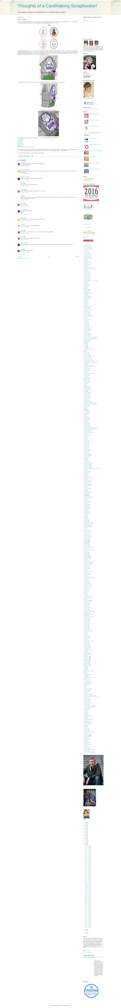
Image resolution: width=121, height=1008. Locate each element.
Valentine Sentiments (87, 722)
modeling (85, 520)
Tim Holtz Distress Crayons (88, 705)
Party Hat (85, 560)
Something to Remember (88, 641)
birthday (85, 294)
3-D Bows (85, 250)
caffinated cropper (87, 313)
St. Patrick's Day (87, 658)
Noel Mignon (86, 540)
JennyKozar (22, 189)
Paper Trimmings (87, 557)
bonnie (21, 249)
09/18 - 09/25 (87, 866)
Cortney (85, 347)
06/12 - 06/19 (87, 893)
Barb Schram (20, 146)
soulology (85, 642)
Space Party (86, 643)
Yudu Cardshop (86, 750)
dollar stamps (86, 386)
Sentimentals (86, 618)
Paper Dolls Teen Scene (88, 547)
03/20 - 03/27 (87, 911)
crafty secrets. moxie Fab (88, 356)
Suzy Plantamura (87, 677)
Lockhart (85, 509)
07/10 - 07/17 (87, 881)
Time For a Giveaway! (93, 156)
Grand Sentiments (87, 442)
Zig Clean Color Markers (88, 752)
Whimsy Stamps (87, 735)
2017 (85, 835)
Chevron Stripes (87, 329)
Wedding (85, 732)
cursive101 (86, 369)
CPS (85, 351)
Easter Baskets (86, 392)
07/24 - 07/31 (87, 878)
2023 (85, 826)
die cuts (85, 377)
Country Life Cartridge (88, 348)
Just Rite (24, 156)
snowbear (22, 217)
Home (49, 256)
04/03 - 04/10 (87, 908)
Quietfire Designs (87, 588)
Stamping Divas (87, 664)
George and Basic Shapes (88, 427)
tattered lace (86, 691)
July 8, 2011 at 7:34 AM (24, 166)
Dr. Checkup (86, 388)
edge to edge (86, 396)
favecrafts (85, 414)
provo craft (27, 156)
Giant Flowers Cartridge (88, 432)
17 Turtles (86, 244)
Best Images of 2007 (87, 293)
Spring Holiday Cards (88, 654)
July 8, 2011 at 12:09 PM (24, 179)
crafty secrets (86, 355)
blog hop (85, 299)
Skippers (85, 634)
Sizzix (85, 632)
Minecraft (85, 517)
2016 (85, 837)
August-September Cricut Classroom (90, 280)
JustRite (85, 495)
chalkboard (86, 325)
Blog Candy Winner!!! (88, 888)
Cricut (85, 364)
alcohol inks (86, 261)
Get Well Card (86, 431)
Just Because (86, 493)
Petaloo (85, 566)
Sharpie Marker (86, 623)
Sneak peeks (86, 637)
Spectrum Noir (86, 645)
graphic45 (86, 445)
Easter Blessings (87, 393)
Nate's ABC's (86, 530)
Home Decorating (87, 467)
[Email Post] (32, 155)
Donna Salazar (86, 387)
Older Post (77, 256)
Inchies (85, 478)
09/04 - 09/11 (87, 869)
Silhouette (86, 627)
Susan (21, 224)
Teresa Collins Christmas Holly (89, 695)
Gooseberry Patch (87, 440)
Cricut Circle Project (87, 365)
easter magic (86, 395)
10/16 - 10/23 (87, 860)
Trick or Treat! (87, 884)
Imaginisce (86, 476)
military (85, 516)
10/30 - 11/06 (87, 857)
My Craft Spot (86, 525)
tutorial (85, 717)
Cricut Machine (63, 50)
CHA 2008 (86, 321)
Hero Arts (85, 460)
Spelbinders (86, 646)
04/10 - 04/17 (87, 906)
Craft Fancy (86, 352)
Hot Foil (85, 469)
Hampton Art (86, 449)
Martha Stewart (86, 512)
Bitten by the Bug (87, 297)
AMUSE (85, 270)
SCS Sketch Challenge (88, 614)
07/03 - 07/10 (87, 882)
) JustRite (71, 21)
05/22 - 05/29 (87, 897)
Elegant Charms (88, 885)
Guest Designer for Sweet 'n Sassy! (95, 169)
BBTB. (85, 288)
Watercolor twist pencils (88, 731)
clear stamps (86, 335)
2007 (85, 933)
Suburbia (85, 673)
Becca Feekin (86, 290)
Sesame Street (86, 619)
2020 (85, 831)
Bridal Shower (86, 307)
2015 (85, 838)
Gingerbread (86, 433)
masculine (86, 513)
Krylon (85, 499)
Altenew (85, 263)
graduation (86, 441)
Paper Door (86, 548)
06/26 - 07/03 (87, 890)
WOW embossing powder (88, 749)
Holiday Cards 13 (87, 464)
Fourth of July (86, 423)
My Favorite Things (87, 526)
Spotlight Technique (87, 650)
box (84, 302)
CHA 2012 (86, 324)
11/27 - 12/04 (87, 851)
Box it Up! (85, 303)
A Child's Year (86, 253)
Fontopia (85, 422)
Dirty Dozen (86, 379)
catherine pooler (87, 319)
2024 (85, 825)
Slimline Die (86, 636)
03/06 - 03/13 (87, 914)
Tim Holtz (85, 704)
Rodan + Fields (86, 597)
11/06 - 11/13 (87, 856)
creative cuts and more (88, 359)
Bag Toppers (86, 285)
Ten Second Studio (87, 694)
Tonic (85, 710)
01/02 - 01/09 (87, 927)
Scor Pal (85, 606)
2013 (85, 841)
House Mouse (86, 472)
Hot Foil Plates (86, 471)
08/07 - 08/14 (87, 875)
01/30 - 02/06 (87, 921)
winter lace (86, 743)
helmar (85, 458)
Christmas (86, 330)
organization (86, 543)
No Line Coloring (87, 536)
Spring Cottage (86, 652)
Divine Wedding (87, 382)
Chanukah (86, 326)
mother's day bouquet (88, 522)
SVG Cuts (85, 678)
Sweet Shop (86, 681)
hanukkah (86, 451)
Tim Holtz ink (86, 708)
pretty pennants (86, 574)
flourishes (85, 417)
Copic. (85, 344)
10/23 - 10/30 (87, 859)
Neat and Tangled (87, 531)
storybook (85, 669)
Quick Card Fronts (87, 585)
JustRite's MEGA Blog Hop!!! (94, 113)
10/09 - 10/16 (87, 862)
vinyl (85, 727)
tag (84, 687)
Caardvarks (86, 312)
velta (21, 195)
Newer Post (20, 256)
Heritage (85, 459)
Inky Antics (86, 482)
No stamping (86, 538)
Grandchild (86, 444)
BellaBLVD (86, 292)
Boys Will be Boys (87, 306)
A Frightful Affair (86, 254)
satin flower (86, 603)
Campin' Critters (87, 315)
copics (85, 346)
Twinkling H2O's (87, 718)
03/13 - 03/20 (87, 912)
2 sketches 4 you (87, 245)
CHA (85, 320)
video (85, 725)
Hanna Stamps (86, 450)
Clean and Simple (87, 334)
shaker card (86, 620)
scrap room (86, 609)
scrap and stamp (87, 607)
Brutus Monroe (86, 308)
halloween (86, 446)
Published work (86, 583)
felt (84, 415)
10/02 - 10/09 (87, 863)
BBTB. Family (86, 289)
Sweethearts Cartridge (88, 682)
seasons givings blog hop (88, 616)
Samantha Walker (87, 601)
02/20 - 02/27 (87, 917)
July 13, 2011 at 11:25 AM (24, 252)
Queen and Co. (86, 584)
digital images (86, 378)
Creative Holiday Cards (88, 360)
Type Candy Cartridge (88, 719)
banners (85, 286)
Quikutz (85, 589)
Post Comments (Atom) (26, 258)
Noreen (21, 183)
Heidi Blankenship (21, 140)
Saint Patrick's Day (87, 600)
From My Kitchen (87, 426)
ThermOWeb (86, 703)
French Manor (86, 424)
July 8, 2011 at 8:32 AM (24, 173)
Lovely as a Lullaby (86, 224)
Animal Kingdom (87, 272)
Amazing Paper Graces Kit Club (89, 268)
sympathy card (86, 683)
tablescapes (86, 685)
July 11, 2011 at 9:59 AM (24, 239)
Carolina (22, 203)
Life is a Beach (86, 504)
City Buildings (86, 333)
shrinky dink (86, 624)
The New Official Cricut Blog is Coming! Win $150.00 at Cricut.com (96, 133)
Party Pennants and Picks (88, 561)
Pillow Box (86, 569)
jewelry (85, 486)
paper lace (86, 551)
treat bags (86, 714)
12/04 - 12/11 (87, 850)
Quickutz (85, 587)
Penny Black (86, 565)
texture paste (86, 699)
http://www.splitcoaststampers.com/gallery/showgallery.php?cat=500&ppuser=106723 (93, 957)
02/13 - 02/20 (87, 918)
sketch (85, 633)
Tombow (85, 709)
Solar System (86, 638)
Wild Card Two (86, 739)
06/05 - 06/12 (87, 894)
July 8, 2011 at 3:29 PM (24, 199)
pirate (85, 570)
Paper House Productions (88, 549)
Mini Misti (85, 518)
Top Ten (85, 713)
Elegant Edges (86, 397)
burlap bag (86, 311)
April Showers (86, 275)
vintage (85, 726)
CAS (85, 317)
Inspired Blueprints (87, 484)
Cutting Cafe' (86, 370)
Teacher (85, 692)
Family (85, 409)
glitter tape (86, 437)
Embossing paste (87, 401)
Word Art (85, 745)
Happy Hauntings (87, 454)
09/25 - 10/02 (87, 865)
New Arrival (86, 533)
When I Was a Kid (87, 734)
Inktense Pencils (87, 481)
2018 (85, 834)
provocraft (86, 582)
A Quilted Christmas (87, 257)
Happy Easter (86, 453)
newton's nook (86, 535)
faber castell (86, 405)
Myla (85, 527)
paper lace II (86, 552)
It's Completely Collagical (87, 227)
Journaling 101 (86, 489)
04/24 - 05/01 (87, 903)
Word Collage (86, 748)
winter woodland (87, 744)
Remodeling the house (88, 596)
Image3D (85, 473)
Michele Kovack (21, 142)
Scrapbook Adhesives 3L (88, 611)
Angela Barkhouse (21, 144)
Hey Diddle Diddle (87, 462)
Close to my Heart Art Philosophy (89, 337)
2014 (85, 840)
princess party (86, 576)
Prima (85, 575)
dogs (85, 384)
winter (85, 740)
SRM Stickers (86, 656)
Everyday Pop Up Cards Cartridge (90, 404)
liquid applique (86, 507)
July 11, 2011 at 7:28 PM (24, 245)
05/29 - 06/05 (87, 896)
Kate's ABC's (86, 498)
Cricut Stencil (86, 368)
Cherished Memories (87, 328)
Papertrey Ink (86, 558)
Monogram (86, 521)
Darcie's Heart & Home (88, 373)
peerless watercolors (87, 562)
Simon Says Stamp (87, 629)
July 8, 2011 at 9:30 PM (24, 214)
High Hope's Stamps (87, 463)
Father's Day (86, 411)
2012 (85, 843)
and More (85, 271)
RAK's (85, 593)
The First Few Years (87, 701)
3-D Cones (86, 252)
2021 (85, 829)
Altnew (85, 266)
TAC (85, 686)
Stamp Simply (86, 659)
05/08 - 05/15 (87, 900)
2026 (85, 822)
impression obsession (88, 477)
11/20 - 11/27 (87, 853)
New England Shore (87, 534)
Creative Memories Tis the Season (90, 361)
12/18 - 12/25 (87, 847)
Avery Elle (86, 281)
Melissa (21, 230)
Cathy (21, 162)
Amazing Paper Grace (88, 267)
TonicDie (85, 712)
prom (85, 579)
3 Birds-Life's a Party (87, 249)
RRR (85, 598)
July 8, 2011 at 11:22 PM (24, 220)
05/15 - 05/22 (87, 899)
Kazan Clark (20, 141)
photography (86, 567)
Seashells (86, 615)
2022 (85, 828)
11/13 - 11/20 (87, 854)
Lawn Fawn (86, 502)
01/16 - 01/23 (87, 924)
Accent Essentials (87, 258)
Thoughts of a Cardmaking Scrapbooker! (57, 5)
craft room (86, 353)
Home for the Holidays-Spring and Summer (91, 468)
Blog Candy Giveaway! (93, 138)
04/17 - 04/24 (87, 905)
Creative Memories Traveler (89, 362)
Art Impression (86, 276)
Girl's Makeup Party (87, 435)
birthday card (86, 295)
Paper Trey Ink (86, 556)
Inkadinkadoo (86, 480)
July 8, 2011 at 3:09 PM (24, 192)
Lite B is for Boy (86, 508)
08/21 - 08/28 (87, 872)
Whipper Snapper (87, 736)
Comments (87, 20)
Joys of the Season (87, 491)
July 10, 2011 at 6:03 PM (24, 233)
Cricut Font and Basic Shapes (89, 366)
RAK (85, 592)
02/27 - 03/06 (87, 915)
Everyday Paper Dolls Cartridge (89, 402)
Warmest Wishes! (88, 887)
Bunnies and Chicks (87, 310)
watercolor (86, 730)
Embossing (86, 400)
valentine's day (86, 723)
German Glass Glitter (87, 429)
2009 (85, 930)
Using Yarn (86, 721)
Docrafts (85, 383)
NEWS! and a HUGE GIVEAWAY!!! (95, 144)
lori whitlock (86, 511)
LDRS (85, 503)
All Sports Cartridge (87, 262)
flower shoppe (86, 418)
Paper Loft (86, 553)
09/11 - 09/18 (87, 868)
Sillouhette (86, 628)
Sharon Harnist (20, 143)
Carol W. (21, 236)
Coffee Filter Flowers (87, 339)
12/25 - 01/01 (87, 845)
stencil (85, 667)
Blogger (69, 1005)
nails (85, 529)
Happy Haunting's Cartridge (35, 50)
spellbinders (86, 647)
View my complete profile (87, 952)
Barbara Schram (23, 169)
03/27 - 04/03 (87, 909)
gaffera (62, 1005)
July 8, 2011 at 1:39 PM (24, 186)
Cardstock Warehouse (88, 316)
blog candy (86, 298)
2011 (85, 844)
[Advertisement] (89, 30)
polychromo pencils (87, 571)
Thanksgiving (86, 700)
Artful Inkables (86, 279)
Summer (85, 676)
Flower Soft (86, 419)
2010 (85, 929)
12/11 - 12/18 (87, 848)
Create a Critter (86, 357)
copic (21, 156)
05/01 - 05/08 (87, 902)
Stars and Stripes (87, 665)
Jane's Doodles (86, 485)
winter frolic (86, 741)
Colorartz (85, 342)
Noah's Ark (86, 539)
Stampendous (86, 660)
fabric (85, 406)
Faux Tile (85, 413)
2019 (85, 832)
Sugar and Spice (87, 674)
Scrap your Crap (87, 610)
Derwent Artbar (86, 375)
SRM (85, 655)
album (85, 259)
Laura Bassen (86, 500)
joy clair (85, 490)
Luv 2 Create (22, 209)
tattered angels (86, 690)
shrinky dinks (86, 625)
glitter (85, 436)
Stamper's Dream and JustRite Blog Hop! (96, 150)
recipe (85, 594)
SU (84, 672)
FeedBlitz (89, 77)
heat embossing (87, 455)
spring (85, 651)
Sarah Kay (86, 602)
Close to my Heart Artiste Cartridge (90, 338)
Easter (85, 391)
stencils (85, 668)
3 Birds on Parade (87, 248)
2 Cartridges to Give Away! (93, 126)
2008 (85, 932)
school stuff (86, 605)
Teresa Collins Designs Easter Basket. (90, 696)
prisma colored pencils (88, 578)
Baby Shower (86, 284)
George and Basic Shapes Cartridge (90, 428)
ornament (85, 544)
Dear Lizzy (86, 374)
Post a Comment (22, 254)
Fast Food (86, 410)
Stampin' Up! (86, 663)
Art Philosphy (86, 277)
